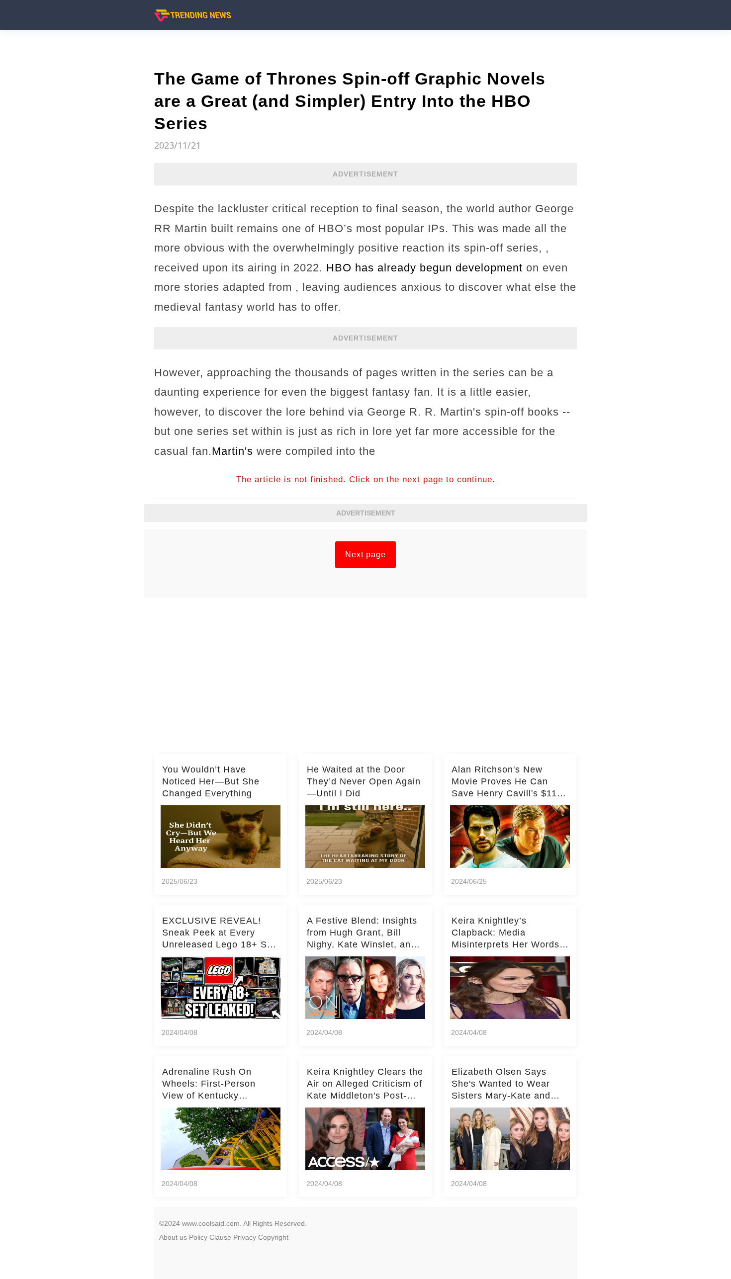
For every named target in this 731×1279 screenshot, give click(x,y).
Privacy (244, 1237)
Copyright (273, 1237)
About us (173, 1237)
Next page (365, 554)
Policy (198, 1237)
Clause (220, 1237)
